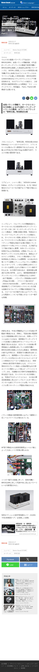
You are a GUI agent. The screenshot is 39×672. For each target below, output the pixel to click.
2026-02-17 (12, 41)
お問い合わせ (25, 666)
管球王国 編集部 (13, 43)
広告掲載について (12, 666)
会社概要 (4, 664)
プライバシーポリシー (17, 664)
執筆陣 (23, 668)
